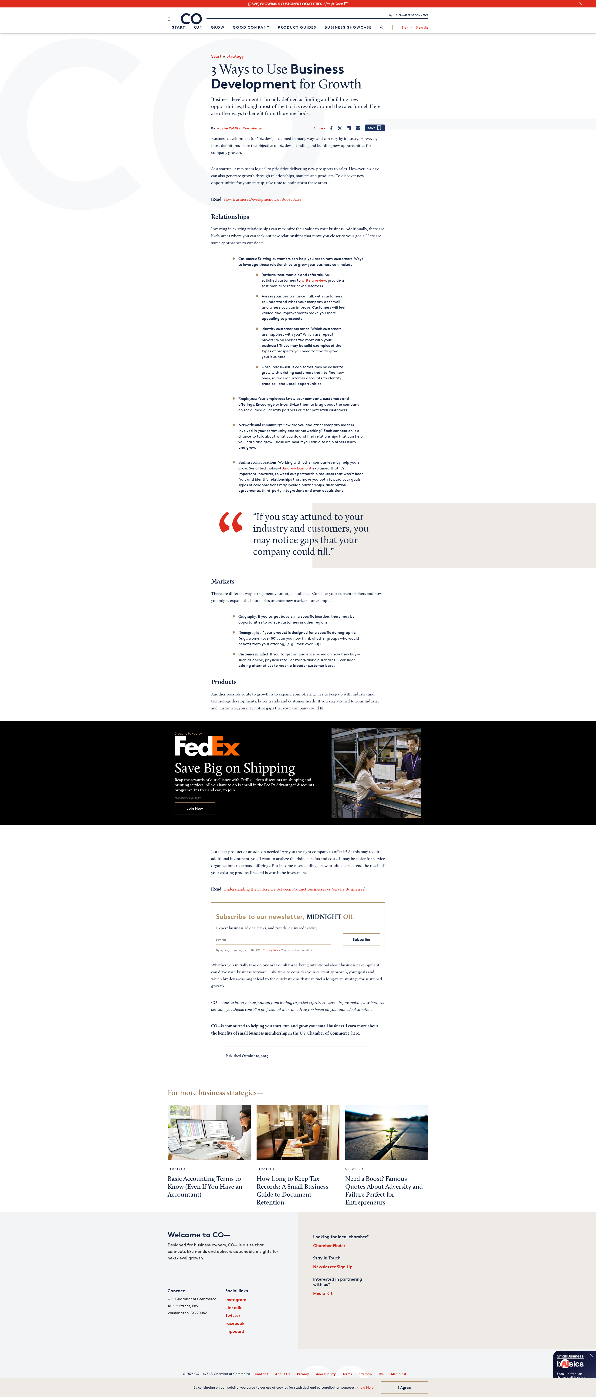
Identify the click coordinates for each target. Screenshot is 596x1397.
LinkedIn (234, 1307)
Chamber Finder (329, 1245)
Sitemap (365, 1374)
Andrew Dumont (297, 468)
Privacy (303, 1374)
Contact (261, 1374)
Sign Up (422, 27)
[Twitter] (339, 128)
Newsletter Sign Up (332, 1266)
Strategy (235, 56)
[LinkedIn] (349, 128)
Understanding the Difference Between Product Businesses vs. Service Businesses (294, 889)
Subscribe (361, 939)
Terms (347, 1374)
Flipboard (234, 1331)
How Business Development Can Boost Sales (262, 200)
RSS (381, 1374)
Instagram (235, 1299)
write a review (313, 280)
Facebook (235, 1323)
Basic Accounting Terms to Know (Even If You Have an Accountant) (205, 1187)
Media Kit (323, 1293)
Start (178, 27)
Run (198, 27)
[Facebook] (331, 128)
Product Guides (297, 27)
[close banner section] (580, 4)
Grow (218, 27)
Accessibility (326, 1374)
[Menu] (170, 19)
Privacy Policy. (272, 950)
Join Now (195, 808)
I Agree (404, 1387)
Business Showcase (348, 27)
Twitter (232, 1315)
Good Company (251, 27)
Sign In (407, 27)
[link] (381, 27)
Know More (365, 1387)
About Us (282, 1374)
